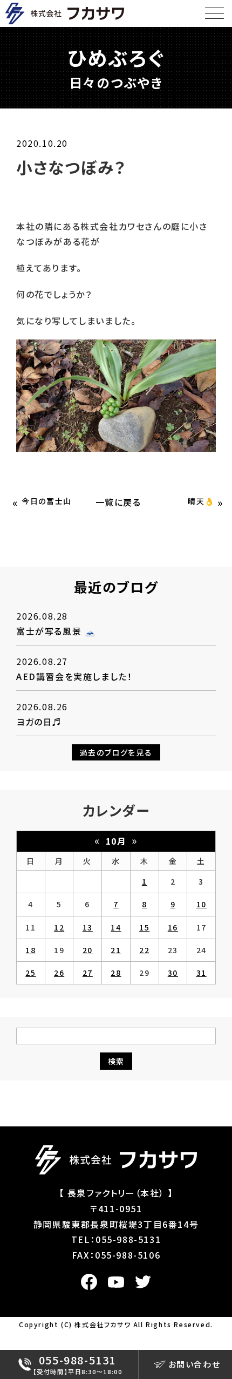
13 (88, 927)
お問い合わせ (194, 1364)
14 (116, 927)
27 (88, 972)
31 (201, 972)
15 (144, 927)
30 (173, 972)
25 (30, 972)
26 (59, 972)
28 (116, 972)
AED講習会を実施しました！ (74, 676)
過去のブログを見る (116, 752)
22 (144, 950)
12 (59, 927)
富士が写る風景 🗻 (56, 630)
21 (116, 950)
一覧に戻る (118, 501)
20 (88, 950)
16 (173, 927)
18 (30, 950)
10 (201, 904)
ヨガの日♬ (39, 721)
